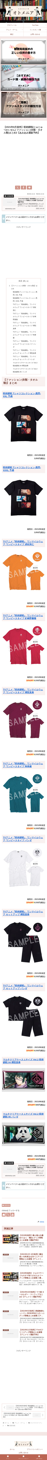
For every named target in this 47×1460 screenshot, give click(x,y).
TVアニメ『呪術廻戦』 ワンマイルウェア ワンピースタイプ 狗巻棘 (24, 335)
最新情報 (7, 1205)
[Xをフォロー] (8, 1215)
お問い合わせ (23, 1453)
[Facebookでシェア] (23, 187)
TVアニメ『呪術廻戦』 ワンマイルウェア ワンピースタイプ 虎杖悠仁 (24, 307)
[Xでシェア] (17, 187)
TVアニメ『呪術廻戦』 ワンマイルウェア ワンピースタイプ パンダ (24, 344)
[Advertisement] (23, 159)
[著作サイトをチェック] (4, 1215)
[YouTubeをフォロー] (12, 1215)
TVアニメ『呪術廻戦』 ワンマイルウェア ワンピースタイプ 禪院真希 (24, 325)
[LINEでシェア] (29, 187)
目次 (20, 281)
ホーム (12, 1449)
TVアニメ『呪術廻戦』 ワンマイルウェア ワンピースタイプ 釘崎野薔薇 (24, 316)
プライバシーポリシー (35, 1449)
